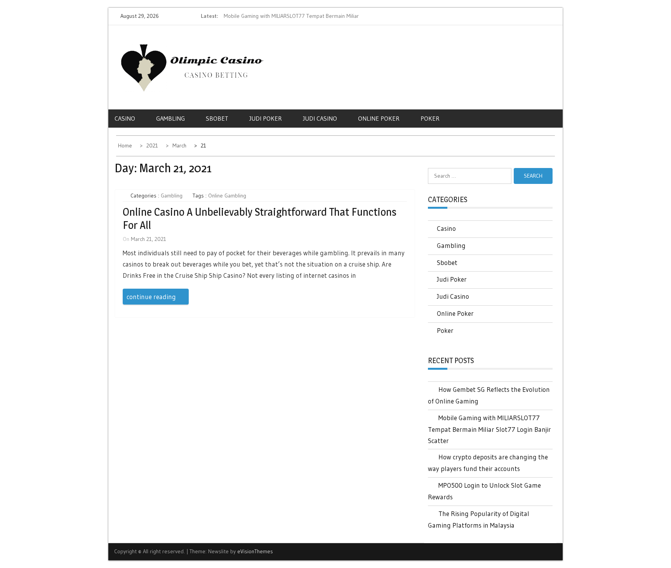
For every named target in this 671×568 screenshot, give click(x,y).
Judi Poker (265, 118)
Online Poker (379, 118)
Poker (430, 118)
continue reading (151, 297)
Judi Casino (320, 118)
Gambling (170, 118)
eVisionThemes (255, 551)
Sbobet (217, 118)
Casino (125, 118)
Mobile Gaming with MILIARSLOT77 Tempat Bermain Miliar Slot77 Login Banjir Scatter (489, 429)
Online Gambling (227, 195)
